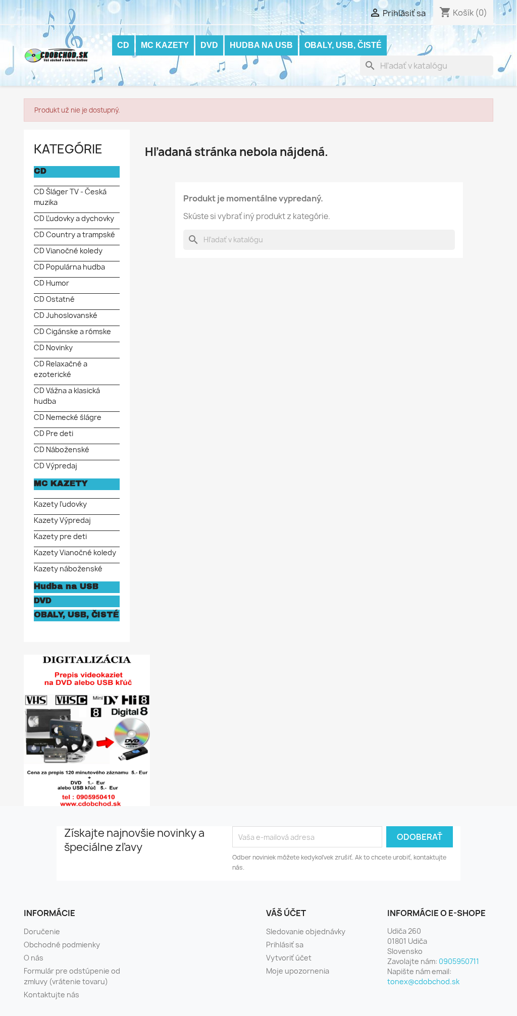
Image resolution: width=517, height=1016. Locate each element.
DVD (209, 45)
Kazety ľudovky (60, 504)
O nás (33, 957)
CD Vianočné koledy (68, 250)
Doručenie (42, 931)
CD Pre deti (53, 433)
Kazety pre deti (60, 536)
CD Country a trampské (74, 234)
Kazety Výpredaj (62, 520)
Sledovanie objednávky (305, 931)
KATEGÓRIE (68, 148)
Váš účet (286, 913)
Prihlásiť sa (284, 944)
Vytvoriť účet (289, 957)
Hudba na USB (261, 45)
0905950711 (459, 961)
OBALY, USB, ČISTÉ (343, 45)
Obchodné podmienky (62, 944)
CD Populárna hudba (69, 267)
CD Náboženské (61, 449)
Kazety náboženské (68, 568)
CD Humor (51, 283)
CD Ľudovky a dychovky (74, 218)
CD (123, 45)
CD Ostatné (54, 299)
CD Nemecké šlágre (67, 417)
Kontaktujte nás (51, 994)
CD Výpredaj (55, 465)
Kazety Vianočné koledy (75, 552)
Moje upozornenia (297, 971)
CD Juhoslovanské (65, 315)
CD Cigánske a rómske (72, 331)
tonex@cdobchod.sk (423, 981)
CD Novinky (53, 347)
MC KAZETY (165, 45)
